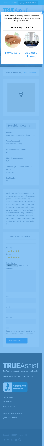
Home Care (12, 52)
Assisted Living (31, 54)
